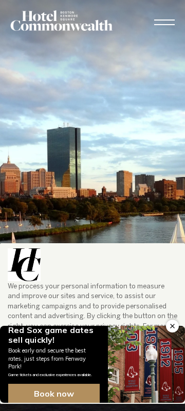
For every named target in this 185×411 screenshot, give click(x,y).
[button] (164, 22)
